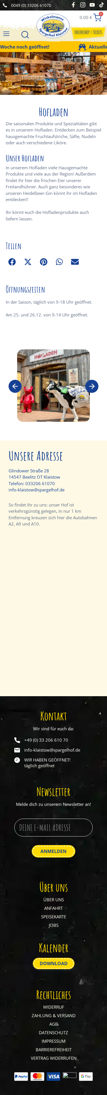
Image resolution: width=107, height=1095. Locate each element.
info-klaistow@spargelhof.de (36, 490)
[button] (6, 33)
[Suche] (25, 35)
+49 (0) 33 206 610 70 (46, 740)
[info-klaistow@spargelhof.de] (17, 750)
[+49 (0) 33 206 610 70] (17, 740)
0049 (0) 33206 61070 (31, 5)
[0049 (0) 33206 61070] (5, 5)
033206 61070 (40, 483)
